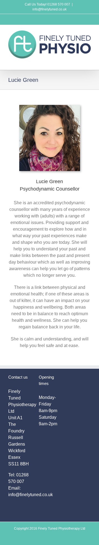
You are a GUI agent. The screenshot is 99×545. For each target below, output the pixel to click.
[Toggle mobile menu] (88, 61)
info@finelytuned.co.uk (49, 9)
